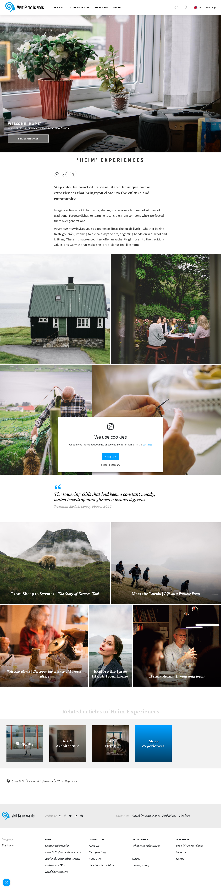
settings (147, 444)
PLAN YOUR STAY (79, 7)
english (6, 845)
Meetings (211, 7)
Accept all (110, 456)
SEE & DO (59, 7)
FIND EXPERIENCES (28, 138)
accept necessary (110, 464)
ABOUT (117, 7)
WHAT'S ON (101, 7)
